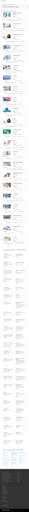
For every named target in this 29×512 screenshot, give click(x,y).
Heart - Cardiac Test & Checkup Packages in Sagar (22, 452)
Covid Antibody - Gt (4, 500)
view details (5, 258)
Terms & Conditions (23, 510)
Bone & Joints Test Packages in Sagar (6, 465)
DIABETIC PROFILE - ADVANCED (5, 492)
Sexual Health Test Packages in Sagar (22, 459)
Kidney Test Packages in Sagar (6, 457)
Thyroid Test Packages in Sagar (22, 461)
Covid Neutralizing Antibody (5, 501)
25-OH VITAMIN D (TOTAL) (4, 490)
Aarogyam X (18, 480)
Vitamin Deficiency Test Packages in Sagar (5, 463)
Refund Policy (19, 510)
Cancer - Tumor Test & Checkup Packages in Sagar (14, 452)
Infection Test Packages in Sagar (22, 456)
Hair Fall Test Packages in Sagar (6, 456)
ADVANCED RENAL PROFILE (5, 491)
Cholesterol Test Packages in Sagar (22, 457)
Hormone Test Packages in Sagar (14, 456)
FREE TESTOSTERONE (4, 489)
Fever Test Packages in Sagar (22, 453)
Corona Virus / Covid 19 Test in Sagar (14, 465)
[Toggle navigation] (1, 1)
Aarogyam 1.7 (18, 479)
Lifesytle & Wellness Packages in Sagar (22, 463)
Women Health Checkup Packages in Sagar (14, 463)
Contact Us (13, 510)
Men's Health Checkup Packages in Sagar (13, 459)
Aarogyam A (18, 472)
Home (3, 5)
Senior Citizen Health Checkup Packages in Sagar (6, 459)
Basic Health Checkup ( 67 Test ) (5, 472)
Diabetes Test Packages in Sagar (6, 454)
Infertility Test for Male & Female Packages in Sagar (14, 454)
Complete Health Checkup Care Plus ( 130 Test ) (7, 480)
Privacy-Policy (16, 510)
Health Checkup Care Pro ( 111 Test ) (6, 479)
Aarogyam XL (18, 481)
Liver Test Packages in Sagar (14, 457)
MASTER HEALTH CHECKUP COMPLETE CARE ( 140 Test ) (8, 481)
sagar (5, 5)
